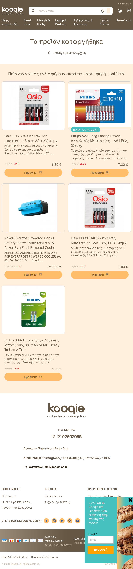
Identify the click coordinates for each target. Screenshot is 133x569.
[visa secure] (34, 540)
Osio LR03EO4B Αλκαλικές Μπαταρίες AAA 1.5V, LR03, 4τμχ (99, 240)
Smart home (27, 22)
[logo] (12, 11)
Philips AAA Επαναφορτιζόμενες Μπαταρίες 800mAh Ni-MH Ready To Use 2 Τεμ (31, 344)
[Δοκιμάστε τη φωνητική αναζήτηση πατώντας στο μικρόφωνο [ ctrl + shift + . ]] (103, 11)
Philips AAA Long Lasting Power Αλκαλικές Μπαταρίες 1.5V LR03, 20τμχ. (99, 140)
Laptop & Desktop (60, 22)
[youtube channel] (77, 520)
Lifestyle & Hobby (43, 22)
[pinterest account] (69, 520)
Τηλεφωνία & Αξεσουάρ (83, 22)
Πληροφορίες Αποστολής (105, 496)
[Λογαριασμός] (120, 11)
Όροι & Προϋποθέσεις (16, 502)
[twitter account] (62, 520)
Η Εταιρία (9, 496)
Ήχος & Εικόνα (104, 22)
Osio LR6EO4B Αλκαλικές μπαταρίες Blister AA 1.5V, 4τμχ (31, 138)
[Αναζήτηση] (33, 11)
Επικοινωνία (53, 496)
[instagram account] (54, 520)
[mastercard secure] (41, 540)
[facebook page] (46, 520)
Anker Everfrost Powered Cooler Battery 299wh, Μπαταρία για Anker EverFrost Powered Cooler (29, 242)
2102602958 (69, 436)
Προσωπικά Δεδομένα (17, 508)
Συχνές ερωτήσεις (57, 502)
